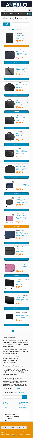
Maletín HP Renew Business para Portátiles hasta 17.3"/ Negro (22, 135)
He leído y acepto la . (15, 392)
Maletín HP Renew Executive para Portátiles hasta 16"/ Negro (22, 151)
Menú (6, 14)
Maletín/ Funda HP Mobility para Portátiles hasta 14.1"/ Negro (21, 168)
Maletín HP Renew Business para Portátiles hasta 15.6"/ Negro (22, 119)
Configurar (5, 427)
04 (20, 29)
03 (18, 29)
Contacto (22, 14)
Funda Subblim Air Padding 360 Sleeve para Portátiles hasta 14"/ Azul (22, 184)
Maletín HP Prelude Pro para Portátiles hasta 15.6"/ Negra (21, 86)
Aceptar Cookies (21, 427)
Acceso (13, 14)
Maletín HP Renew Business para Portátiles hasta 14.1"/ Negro (22, 102)
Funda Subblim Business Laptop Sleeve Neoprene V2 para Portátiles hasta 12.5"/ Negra (22, 300)
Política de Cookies (17, 435)
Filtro (5, 24)
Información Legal (23, 402)
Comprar (16, 62)
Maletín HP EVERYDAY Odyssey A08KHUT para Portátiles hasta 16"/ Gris (22, 53)
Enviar (24, 397)
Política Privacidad (8, 404)
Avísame (16, 46)
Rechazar (12, 427)
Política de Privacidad (15, 388)
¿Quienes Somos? (23, 407)
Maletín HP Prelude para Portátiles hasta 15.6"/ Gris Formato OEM (22, 69)
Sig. (23, 29)
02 (15, 29)
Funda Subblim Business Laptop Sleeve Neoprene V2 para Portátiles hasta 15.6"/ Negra (22, 317)
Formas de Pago (22, 406)
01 (12, 29)
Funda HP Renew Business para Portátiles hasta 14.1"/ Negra (22, 37)
